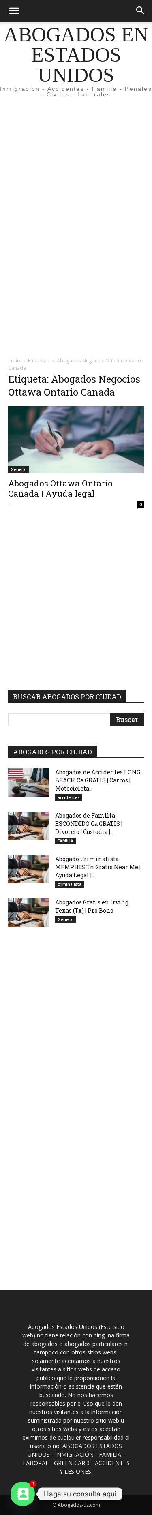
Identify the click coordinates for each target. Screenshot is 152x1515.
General (19, 469)
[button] (14, 11)
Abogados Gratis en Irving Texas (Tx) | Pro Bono (91, 906)
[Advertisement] (76, 147)
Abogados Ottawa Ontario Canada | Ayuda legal (60, 488)
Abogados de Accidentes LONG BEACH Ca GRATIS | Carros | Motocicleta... (97, 780)
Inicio (14, 360)
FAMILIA (65, 841)
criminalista (69, 884)
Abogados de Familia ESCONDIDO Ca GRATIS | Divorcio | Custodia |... (88, 824)
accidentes (69, 797)
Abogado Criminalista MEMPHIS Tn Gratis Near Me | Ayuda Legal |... (98, 867)
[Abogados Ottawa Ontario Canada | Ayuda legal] (76, 439)
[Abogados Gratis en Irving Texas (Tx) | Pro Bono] (28, 912)
